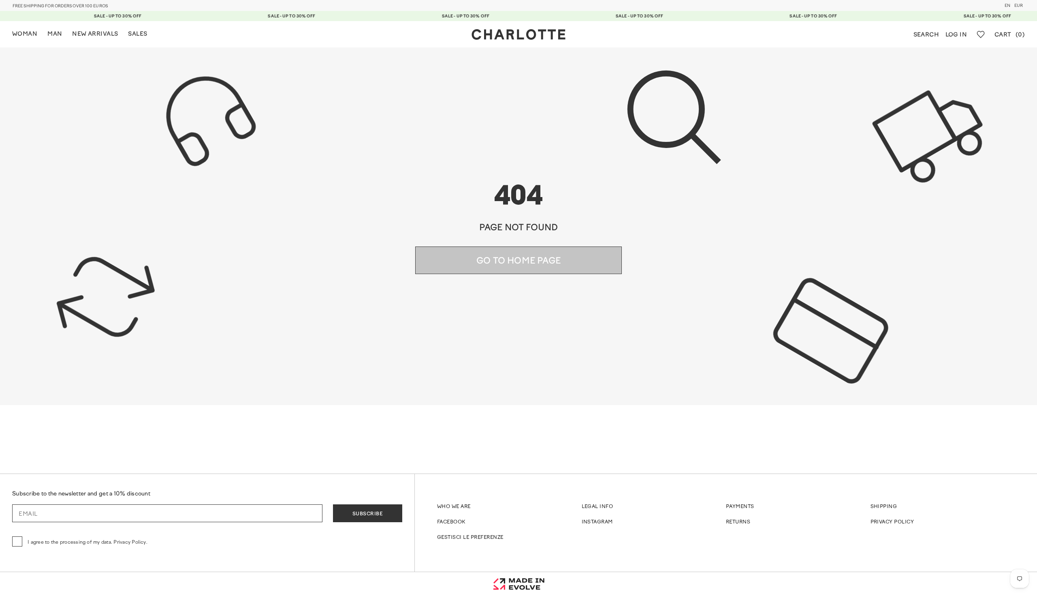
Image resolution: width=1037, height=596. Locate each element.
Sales (137, 34)
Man (54, 34)
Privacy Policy (892, 522)
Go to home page (518, 261)
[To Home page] (518, 34)
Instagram (597, 522)
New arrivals (95, 34)
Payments (740, 507)
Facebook (451, 522)
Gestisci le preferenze (470, 537)
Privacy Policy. (130, 542)
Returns (738, 522)
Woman (24, 34)
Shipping (884, 507)
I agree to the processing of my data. (87, 542)
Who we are (454, 507)
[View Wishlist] (981, 34)
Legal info (597, 507)
